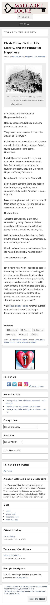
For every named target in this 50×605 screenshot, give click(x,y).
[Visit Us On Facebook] (9, 386)
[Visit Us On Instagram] (26, 386)
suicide (25, 342)
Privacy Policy (9, 536)
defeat (36, 339)
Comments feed (12, 516)
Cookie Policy (14, 593)
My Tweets (7, 470)
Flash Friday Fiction (18, 305)
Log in (8, 511)
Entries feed (10, 513)
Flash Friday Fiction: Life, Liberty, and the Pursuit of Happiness (22, 47)
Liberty (18, 342)
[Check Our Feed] (36, 386)
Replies (32, 342)
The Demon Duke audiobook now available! (23, 406)
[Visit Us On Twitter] (14, 386)
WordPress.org (12, 519)
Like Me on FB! (12, 450)
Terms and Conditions (12, 555)
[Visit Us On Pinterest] (20, 386)
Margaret (28, 56)
